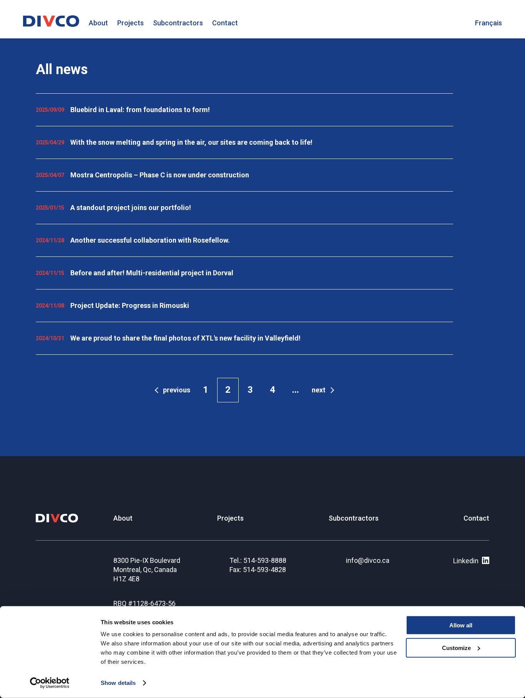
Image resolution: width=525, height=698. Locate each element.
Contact (225, 23)
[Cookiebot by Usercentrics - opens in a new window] (49, 683)
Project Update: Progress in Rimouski (129, 305)
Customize (456, 648)
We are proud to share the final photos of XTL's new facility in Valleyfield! (185, 338)
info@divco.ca (367, 560)
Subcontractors (178, 23)
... (295, 389)
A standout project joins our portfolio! (130, 207)
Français (488, 23)
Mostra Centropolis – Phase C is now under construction (159, 175)
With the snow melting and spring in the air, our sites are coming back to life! (191, 142)
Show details (118, 683)
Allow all (460, 625)
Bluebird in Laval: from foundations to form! (140, 110)
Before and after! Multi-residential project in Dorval (151, 273)
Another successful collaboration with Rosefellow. (150, 240)
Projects (130, 23)
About (98, 23)
